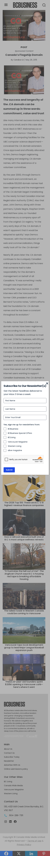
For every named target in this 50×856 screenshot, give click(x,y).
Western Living (14, 446)
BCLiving (11, 437)
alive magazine (15, 450)
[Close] (47, 383)
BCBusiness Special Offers (20, 433)
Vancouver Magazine (17, 441)
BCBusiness (13, 429)
